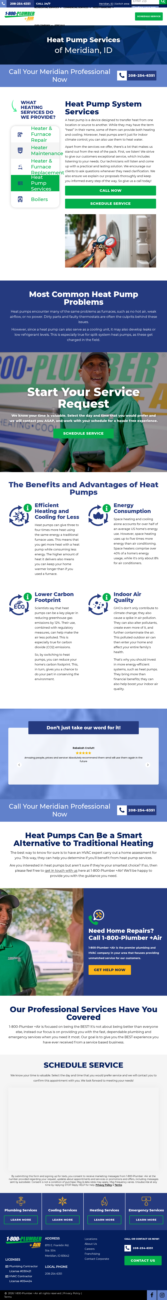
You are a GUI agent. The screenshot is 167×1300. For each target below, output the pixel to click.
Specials (60, 25)
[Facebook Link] (152, 1295)
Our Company (42, 25)
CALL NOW (111, 190)
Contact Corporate (97, 1258)
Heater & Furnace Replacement (45, 167)
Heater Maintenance (45, 150)
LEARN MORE (21, 1219)
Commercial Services (75, 7)
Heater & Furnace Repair (41, 134)
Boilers (39, 199)
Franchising (92, 1253)
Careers (90, 1248)
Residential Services (46, 7)
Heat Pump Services (41, 183)
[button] (147, 764)
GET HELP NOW (110, 970)
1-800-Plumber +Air (132, 937)
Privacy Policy (104, 1185)
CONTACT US (143, 1261)
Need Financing (102, 7)
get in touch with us (61, 871)
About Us (91, 1243)
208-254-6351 (53, 1273)
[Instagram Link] (162, 1295)
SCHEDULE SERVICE (149, 16)
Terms (118, 1185)
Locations (91, 1239)
